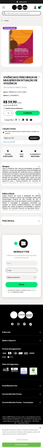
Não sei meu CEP (7, 142)
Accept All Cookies (21, 444)
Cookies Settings (22, 439)
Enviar (21, 284)
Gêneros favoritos (13, 277)
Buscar (4, 13)
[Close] (40, 428)
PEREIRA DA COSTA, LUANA (17, 92)
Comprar (27, 113)
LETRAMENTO (14, 95)
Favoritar (39, 77)
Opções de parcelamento (14, 108)
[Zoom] (21, 46)
